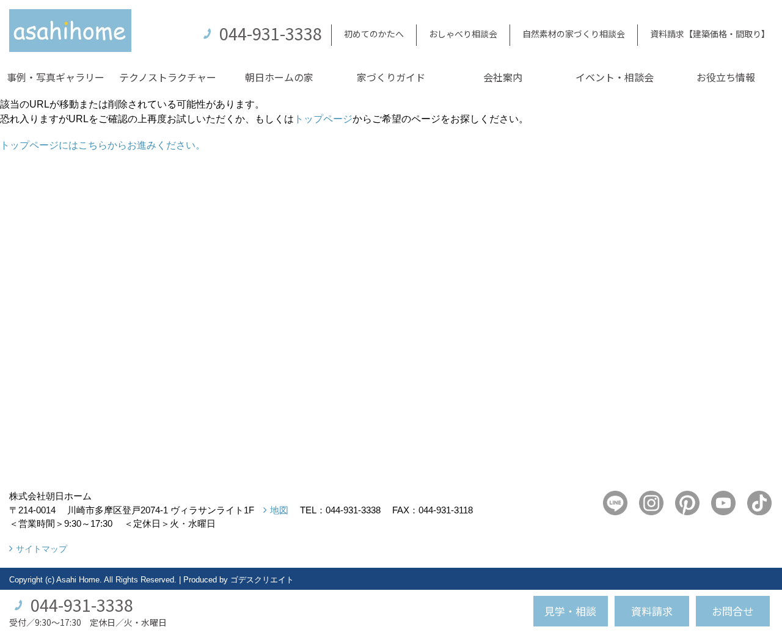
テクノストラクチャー (167, 77)
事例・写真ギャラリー (55, 77)
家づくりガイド (391, 77)
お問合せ (732, 610)
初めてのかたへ (374, 34)
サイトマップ (41, 549)
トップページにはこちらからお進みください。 (102, 145)
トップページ (323, 119)
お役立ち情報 (725, 77)
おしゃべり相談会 (463, 34)
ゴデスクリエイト (262, 579)
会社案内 (502, 77)
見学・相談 (570, 610)
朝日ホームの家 (279, 77)
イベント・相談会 (615, 77)
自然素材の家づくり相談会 (573, 34)
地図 (279, 510)
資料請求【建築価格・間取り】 (710, 34)
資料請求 (652, 610)
